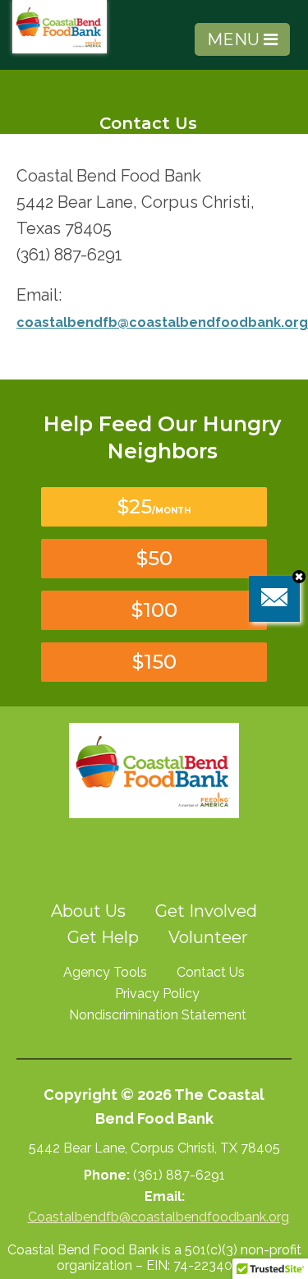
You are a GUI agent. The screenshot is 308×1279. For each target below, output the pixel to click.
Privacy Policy (157, 993)
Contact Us (211, 972)
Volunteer (208, 937)
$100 (154, 610)
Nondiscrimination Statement (157, 1015)
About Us (88, 911)
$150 (154, 662)
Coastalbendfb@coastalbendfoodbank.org (158, 1217)
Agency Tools (105, 972)
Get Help (103, 937)
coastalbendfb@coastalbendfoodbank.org (162, 322)
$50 (154, 558)
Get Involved (206, 911)
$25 (154, 506)
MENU (235, 39)
